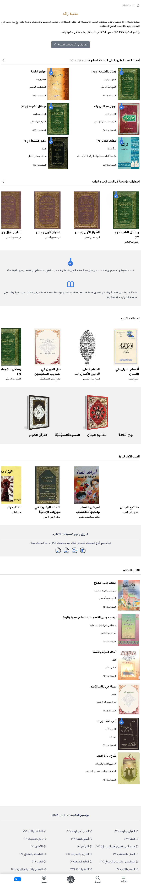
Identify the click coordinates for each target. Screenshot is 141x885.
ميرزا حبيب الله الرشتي (106, 702)
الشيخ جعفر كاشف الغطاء (50, 379)
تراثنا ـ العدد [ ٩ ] (106, 141)
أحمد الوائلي (16, 512)
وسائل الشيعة (103, 72)
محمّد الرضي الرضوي (52, 517)
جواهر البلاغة (38, 72)
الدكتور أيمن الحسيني (107, 598)
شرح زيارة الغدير (106, 756)
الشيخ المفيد (134, 379)
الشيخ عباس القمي (131, 512)
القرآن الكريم (38, 435)
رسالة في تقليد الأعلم (103, 687)
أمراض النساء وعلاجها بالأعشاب (88, 509)
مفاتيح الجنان (96, 435)
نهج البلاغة (125, 435)
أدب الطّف (106, 721)
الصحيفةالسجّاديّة (67, 435)
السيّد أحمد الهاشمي (37, 87)
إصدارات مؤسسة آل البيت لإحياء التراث (116, 182)
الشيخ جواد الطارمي (91, 379)
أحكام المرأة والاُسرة (104, 652)
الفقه (44, 149)
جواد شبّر (112, 737)
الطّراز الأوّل (87, 232)
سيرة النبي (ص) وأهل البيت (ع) (103, 625)
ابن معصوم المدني (92, 237)
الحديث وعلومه (110, 79)
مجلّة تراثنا (112, 149)
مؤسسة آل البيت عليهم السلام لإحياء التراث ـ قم (96, 156)
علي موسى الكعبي (108, 633)
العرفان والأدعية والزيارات (105, 764)
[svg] (138, 5)
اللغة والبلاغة (41, 79)
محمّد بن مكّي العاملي (37, 156)
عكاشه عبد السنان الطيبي (89, 517)
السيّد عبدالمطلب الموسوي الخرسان (101, 771)
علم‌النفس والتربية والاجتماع (105, 591)
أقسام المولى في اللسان (127, 371)
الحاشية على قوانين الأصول (87, 373)
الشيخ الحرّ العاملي (108, 87)
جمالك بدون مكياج (105, 583)
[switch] (17, 879)
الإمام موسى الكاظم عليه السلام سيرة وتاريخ (89, 617)
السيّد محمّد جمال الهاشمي (105, 121)
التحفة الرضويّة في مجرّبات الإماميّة (48, 509)
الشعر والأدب (110, 114)
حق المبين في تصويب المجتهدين (47, 371)
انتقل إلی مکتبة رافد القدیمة (73, 45)
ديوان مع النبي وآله (105, 106)
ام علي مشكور (110, 667)
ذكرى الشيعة (35, 141)
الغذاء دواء (14, 507)
